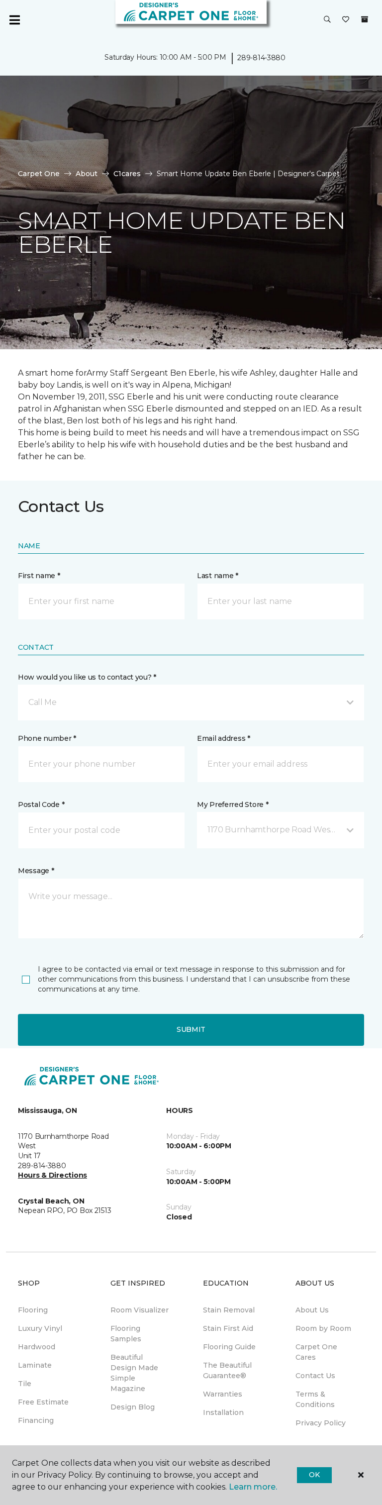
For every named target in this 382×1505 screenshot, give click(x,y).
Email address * (223, 738)
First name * (39, 575)
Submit (191, 1029)
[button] (327, 20)
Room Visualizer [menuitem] (139, 1309)
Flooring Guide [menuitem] (229, 1346)
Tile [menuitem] (24, 1383)
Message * (36, 870)
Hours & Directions (52, 1175)
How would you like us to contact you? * (87, 677)
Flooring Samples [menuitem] (125, 1333)
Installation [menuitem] (223, 1412)
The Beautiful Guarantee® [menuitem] (227, 1370)
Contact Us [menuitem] (315, 1375)
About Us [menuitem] (312, 1309)
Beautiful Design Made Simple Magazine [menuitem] (134, 1373)
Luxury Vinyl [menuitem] (40, 1328)
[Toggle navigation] (14, 19)
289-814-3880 (261, 57)
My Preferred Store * (232, 804)
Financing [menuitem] (36, 1420)
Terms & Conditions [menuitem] (315, 1399)
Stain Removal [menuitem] (229, 1309)
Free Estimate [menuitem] (43, 1402)
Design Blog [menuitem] (132, 1407)
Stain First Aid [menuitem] (228, 1328)
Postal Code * (41, 804)
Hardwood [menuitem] (36, 1346)
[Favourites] (345, 20)
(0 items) (364, 19)
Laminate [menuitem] (35, 1365)
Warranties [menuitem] (222, 1394)
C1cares (127, 173)
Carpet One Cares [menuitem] (316, 1352)
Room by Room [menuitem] (323, 1328)
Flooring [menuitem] (33, 1309)
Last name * (217, 575)
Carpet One (39, 173)
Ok (314, 1474)
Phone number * (47, 738)
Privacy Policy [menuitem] (320, 1422)
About (86, 173)
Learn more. (253, 1487)
